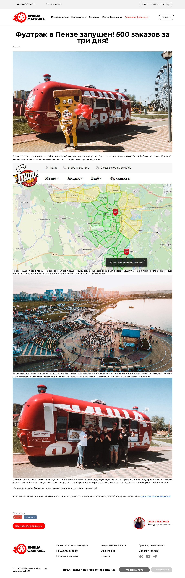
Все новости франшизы (28, 526)
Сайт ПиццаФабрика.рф (155, 4)
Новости (166, 17)
